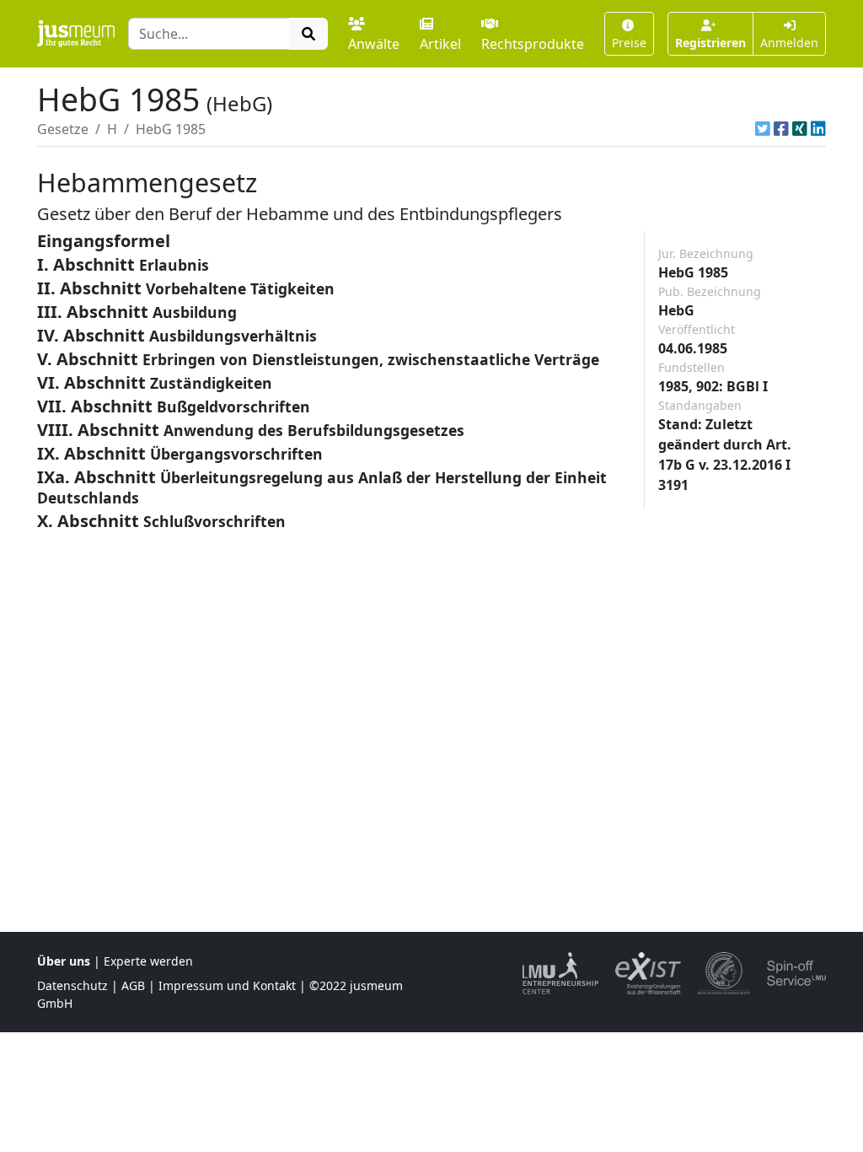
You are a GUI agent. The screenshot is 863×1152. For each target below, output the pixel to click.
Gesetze (62, 129)
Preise (629, 43)
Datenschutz (72, 985)
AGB (133, 985)
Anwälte (373, 44)
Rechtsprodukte (532, 44)
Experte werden (148, 961)
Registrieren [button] (710, 43)
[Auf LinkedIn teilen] (818, 129)
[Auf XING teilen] (799, 129)
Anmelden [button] (789, 43)
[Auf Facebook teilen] (781, 129)
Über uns (63, 961)
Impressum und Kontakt (227, 985)
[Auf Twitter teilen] (762, 129)
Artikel (440, 44)
